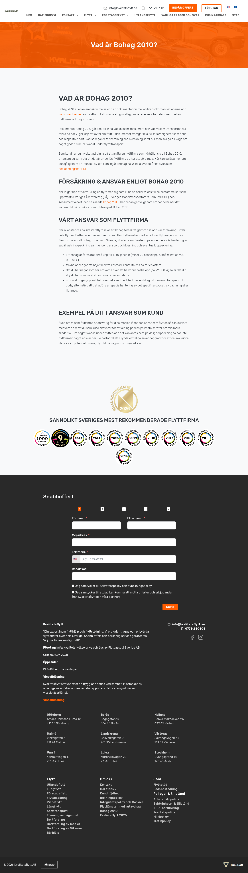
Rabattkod (79, 569)
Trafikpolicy (162, 821)
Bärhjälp (53, 832)
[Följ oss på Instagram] (200, 637)
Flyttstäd (160, 784)
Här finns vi (47, 15)
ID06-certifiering (166, 808)
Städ (235, 15)
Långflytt (54, 806)
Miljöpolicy (161, 816)
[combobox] (76, 559)
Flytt (88, 15)
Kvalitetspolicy (164, 812)
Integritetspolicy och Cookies (122, 802)
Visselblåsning (53, 700)
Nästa (170, 607)
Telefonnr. (79, 552)
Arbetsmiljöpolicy (166, 799)
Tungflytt (54, 789)
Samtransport (57, 811)
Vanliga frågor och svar (180, 15)
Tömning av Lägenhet (63, 815)
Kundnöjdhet (109, 793)
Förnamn (78, 518)
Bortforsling (56, 819)
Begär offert (183, 7)
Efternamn (134, 518)
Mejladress (79, 535)
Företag (211, 8)
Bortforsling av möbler (63, 824)
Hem (29, 15)
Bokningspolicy (111, 798)
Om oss (106, 779)
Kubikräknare (215, 15)
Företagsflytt (113, 15)
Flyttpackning (57, 798)
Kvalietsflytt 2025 (113, 815)
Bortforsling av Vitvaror (64, 828)
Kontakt (68, 15)
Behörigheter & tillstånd (171, 803)
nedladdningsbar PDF (73, 169)
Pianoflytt (54, 802)
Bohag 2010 (111, 202)
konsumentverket (70, 114)
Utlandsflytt (145, 15)
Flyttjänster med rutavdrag (120, 806)
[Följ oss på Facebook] (192, 637)
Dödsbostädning (165, 789)
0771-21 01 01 (155, 8)
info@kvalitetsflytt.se (123, 8)
